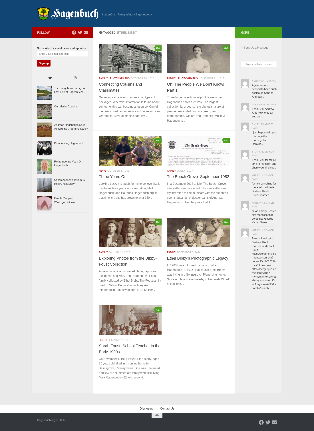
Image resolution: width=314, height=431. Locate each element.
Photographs (120, 78)
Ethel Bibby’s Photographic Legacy (197, 258)
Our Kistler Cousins (65, 106)
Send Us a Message (256, 47)
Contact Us (167, 408)
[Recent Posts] (75, 78)
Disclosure (147, 408)
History (104, 339)
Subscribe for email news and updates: (61, 48)
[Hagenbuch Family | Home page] (67, 13)
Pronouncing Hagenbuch (68, 143)
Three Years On (112, 176)
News (102, 170)
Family (103, 78)
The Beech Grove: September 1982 (198, 176)
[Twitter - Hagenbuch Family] (80, 32)
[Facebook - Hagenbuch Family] (74, 32)
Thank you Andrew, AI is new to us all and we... (263, 112)
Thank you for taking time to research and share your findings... (264, 163)
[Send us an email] (86, 32)
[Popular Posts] (50, 78)
